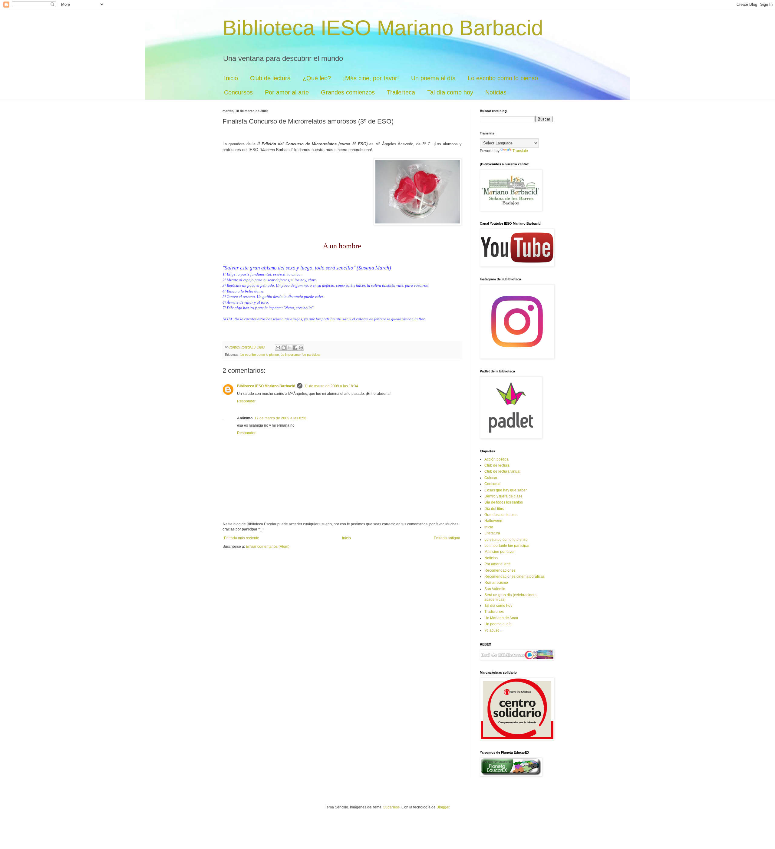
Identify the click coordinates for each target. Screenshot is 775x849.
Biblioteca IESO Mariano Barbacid (383, 28)
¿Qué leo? (317, 78)
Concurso (492, 484)
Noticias (495, 92)
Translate (520, 151)
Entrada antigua (447, 538)
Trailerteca (401, 92)
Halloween (493, 521)
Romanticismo (496, 582)
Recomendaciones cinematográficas (514, 576)
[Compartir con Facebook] (295, 348)
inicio (488, 527)
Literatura (492, 533)
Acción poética (496, 459)
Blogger (443, 807)
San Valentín (494, 589)
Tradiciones (494, 611)
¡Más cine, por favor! (371, 78)
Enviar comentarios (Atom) (267, 546)
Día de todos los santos (503, 502)
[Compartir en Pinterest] (301, 348)
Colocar (490, 478)
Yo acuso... (493, 630)
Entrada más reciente (241, 538)
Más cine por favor (499, 552)
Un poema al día (433, 78)
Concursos (238, 92)
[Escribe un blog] (284, 348)
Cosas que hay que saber (505, 490)
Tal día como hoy (450, 92)
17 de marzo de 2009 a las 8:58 (280, 418)
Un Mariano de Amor (501, 618)
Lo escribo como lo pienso (503, 78)
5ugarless (391, 807)
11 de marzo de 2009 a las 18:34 (331, 386)
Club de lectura (270, 78)
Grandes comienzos (348, 92)
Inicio (231, 78)
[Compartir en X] (289, 348)
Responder (246, 401)
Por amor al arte (287, 92)
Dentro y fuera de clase (503, 496)
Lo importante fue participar (301, 354)
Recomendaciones (500, 570)
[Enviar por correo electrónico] (278, 348)
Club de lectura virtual (502, 471)
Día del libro (494, 509)
